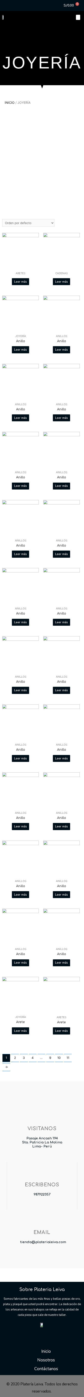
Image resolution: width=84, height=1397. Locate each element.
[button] (78, 17)
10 (59, 1058)
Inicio (10, 102)
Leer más (20, 282)
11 (68, 1058)
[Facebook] (4, 4)
